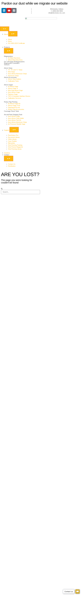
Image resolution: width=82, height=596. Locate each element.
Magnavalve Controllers (12, 63)
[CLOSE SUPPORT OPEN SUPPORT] (14, 129)
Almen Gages (8, 85)
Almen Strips (8, 68)
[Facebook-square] (14, 10)
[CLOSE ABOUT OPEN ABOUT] (12, 33)
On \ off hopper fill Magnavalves (14, 61)
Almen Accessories (10, 77)
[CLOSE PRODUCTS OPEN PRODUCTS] (8, 51)
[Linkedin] (4, 10)
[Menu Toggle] (4, 28)
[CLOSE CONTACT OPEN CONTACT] (8, 158)
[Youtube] (9, 10)
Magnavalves (8, 56)
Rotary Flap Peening (10, 102)
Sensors (7, 65)
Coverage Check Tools (11, 111)
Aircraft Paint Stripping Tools (13, 114)
